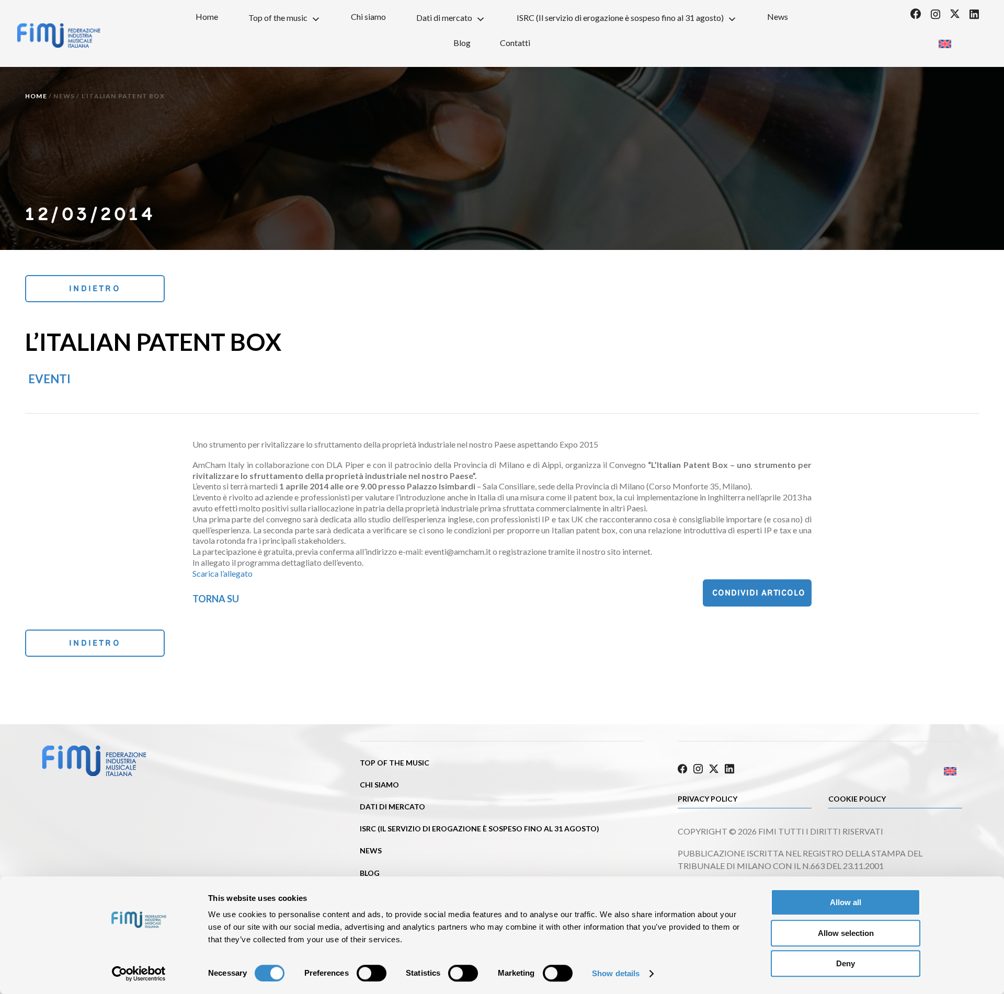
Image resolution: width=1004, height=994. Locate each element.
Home (207, 16)
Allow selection (846, 933)
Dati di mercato (444, 17)
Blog (462, 43)
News (777, 16)
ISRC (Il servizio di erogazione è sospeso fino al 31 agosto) (620, 17)
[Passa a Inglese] (944, 40)
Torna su (215, 598)
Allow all (845, 902)
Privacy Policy (707, 798)
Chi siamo (368, 16)
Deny (845, 963)
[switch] (371, 973)
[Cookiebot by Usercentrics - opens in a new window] (139, 973)
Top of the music (277, 17)
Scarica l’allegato (222, 573)
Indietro (95, 288)
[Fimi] (58, 35)
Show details (616, 973)
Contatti (515, 43)
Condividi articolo (758, 592)
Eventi (49, 379)
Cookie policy (857, 798)
